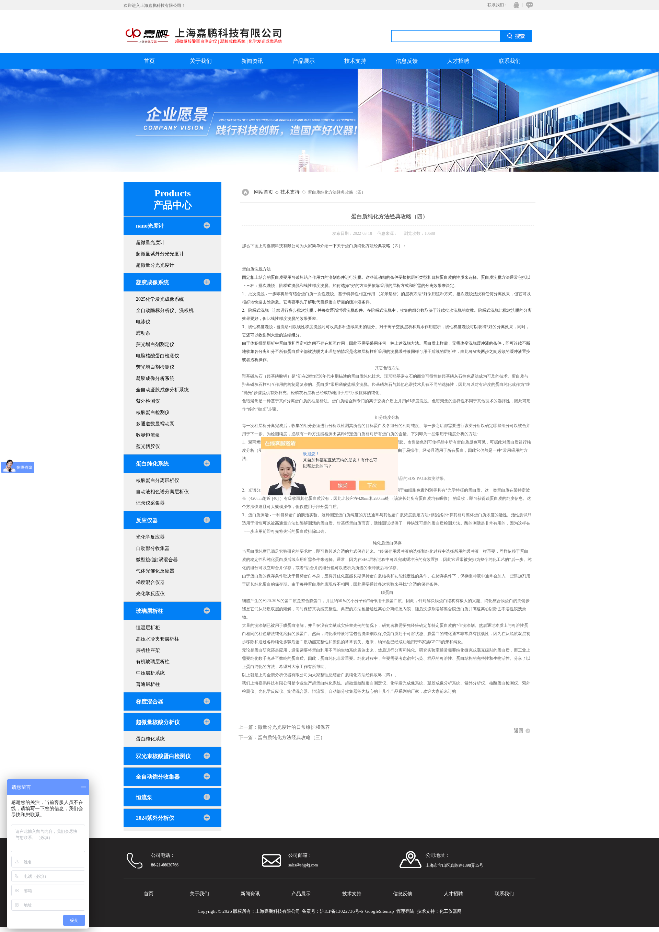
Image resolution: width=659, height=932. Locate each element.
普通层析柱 (148, 684)
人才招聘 (458, 61)
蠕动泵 (143, 333)
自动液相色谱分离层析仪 (162, 491)
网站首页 (263, 192)
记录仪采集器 (150, 503)
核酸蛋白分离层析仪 (157, 480)
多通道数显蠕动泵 (155, 423)
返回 (518, 730)
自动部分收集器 (153, 548)
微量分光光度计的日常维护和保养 (294, 727)
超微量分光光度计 (155, 265)
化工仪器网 (450, 911)
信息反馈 (407, 61)
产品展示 (304, 61)
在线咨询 (528, 5)
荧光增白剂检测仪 (155, 367)
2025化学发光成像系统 (160, 299)
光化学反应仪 (150, 593)
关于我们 (201, 61)
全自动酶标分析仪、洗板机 (165, 310)
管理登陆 (405, 911)
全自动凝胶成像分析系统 (162, 389)
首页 (149, 61)
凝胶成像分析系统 (155, 378)
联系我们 (510, 61)
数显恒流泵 (148, 435)
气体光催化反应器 (155, 571)
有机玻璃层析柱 (153, 661)
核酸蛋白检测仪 (153, 412)
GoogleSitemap (379, 911)
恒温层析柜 (148, 627)
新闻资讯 (252, 61)
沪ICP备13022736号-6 (341, 911)
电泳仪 (143, 321)
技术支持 (355, 61)
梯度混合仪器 (150, 582)
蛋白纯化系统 (150, 738)
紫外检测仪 (148, 401)
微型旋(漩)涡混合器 (157, 559)
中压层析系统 (150, 673)
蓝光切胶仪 (148, 446)
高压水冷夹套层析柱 (157, 639)
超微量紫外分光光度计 (160, 253)
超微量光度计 (150, 242)
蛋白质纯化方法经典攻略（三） (291, 737)
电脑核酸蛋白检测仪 (157, 355)
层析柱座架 (148, 650)
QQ (515, 5)
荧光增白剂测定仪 (155, 344)
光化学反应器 (150, 537)
